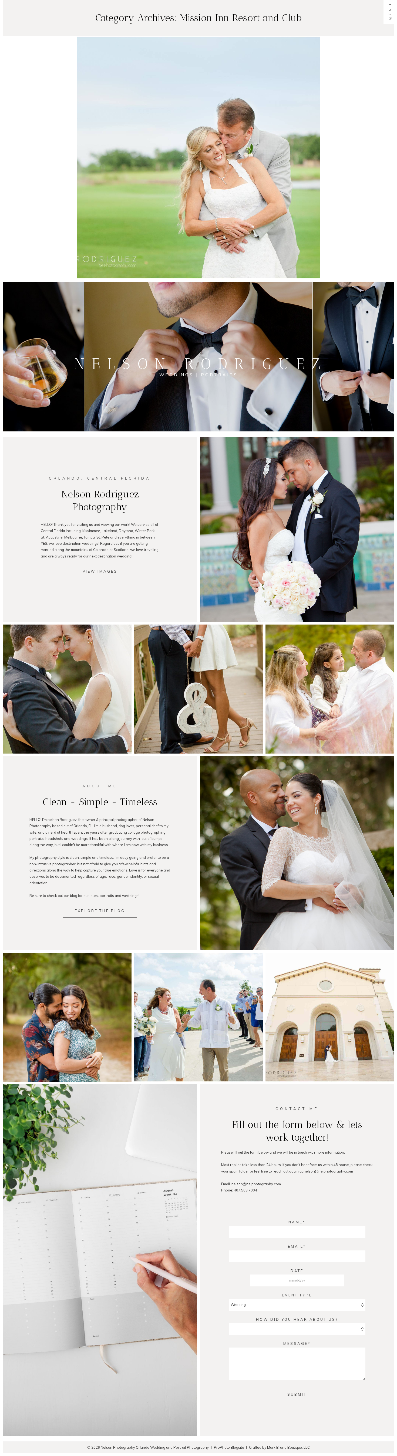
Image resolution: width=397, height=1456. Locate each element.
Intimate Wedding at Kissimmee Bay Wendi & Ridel (198, 1007)
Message (295, 1343)
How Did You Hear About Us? (297, 1319)
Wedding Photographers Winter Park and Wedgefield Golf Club (329, 1007)
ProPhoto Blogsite (229, 1447)
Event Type (297, 1295)
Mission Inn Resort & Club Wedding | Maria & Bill (197, 143)
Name (295, 1222)
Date (297, 1271)
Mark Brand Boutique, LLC (288, 1447)
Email (295, 1246)
